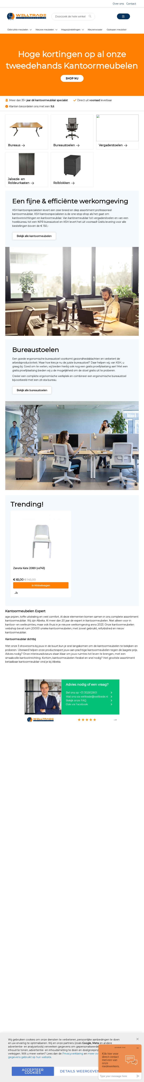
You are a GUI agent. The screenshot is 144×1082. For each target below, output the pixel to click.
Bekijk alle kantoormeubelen (34, 236)
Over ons (118, 3)
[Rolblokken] (72, 178)
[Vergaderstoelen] (117, 140)
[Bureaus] (26, 140)
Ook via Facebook (77, 704)
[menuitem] (19, 29)
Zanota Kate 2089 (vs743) (29, 568)
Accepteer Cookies (33, 1071)
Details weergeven (80, 1071)
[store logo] (26, 16)
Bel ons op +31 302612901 (81, 692)
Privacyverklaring (72, 1053)
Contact (131, 3)
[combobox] (73, 16)
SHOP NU (72, 78)
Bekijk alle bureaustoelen (32, 390)
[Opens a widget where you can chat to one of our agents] (120, 1062)
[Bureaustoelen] (72, 140)
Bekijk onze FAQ (76, 700)
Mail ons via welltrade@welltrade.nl (87, 696)
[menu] (72, 29)
